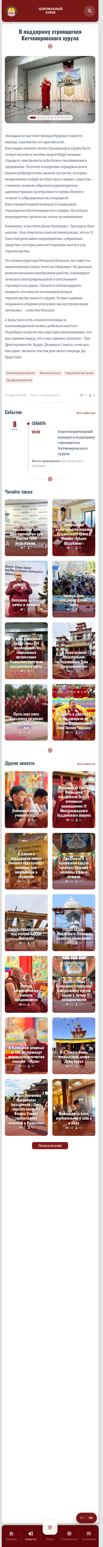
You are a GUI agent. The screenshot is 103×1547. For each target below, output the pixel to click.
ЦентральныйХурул (50, 10)
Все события (86, 413)
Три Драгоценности (19, 380)
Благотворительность (20, 373)
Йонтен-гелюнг (50, 373)
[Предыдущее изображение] (12, 89)
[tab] (31, 117)
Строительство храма (79, 373)
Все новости (86, 764)
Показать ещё (50, 1146)
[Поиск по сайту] (89, 11)
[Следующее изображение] (88, 89)
